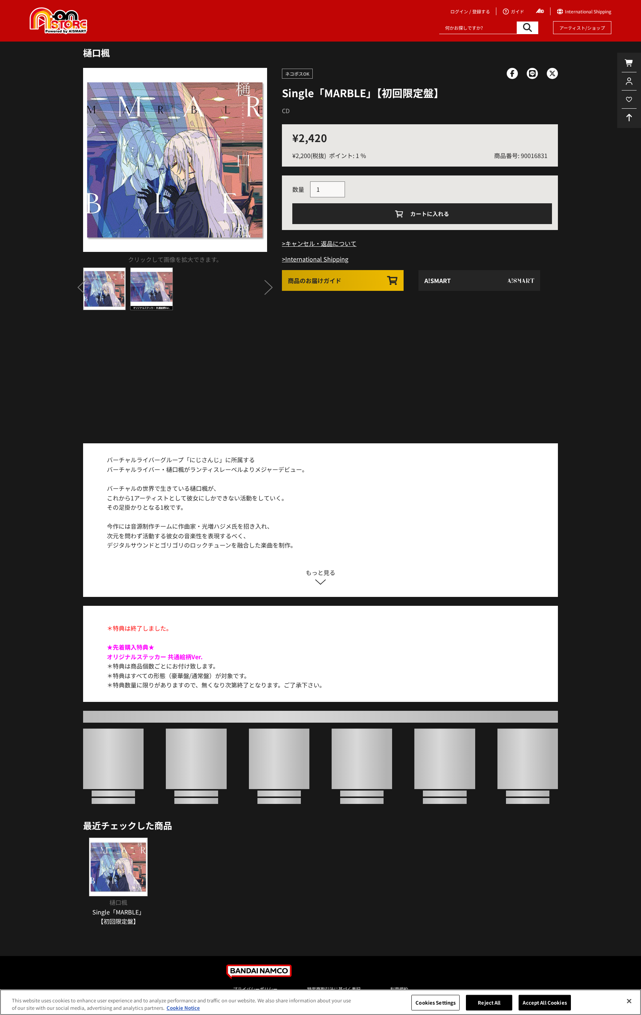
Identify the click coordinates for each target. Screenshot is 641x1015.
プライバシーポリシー (255, 989)
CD (286, 110)
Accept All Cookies (544, 1002)
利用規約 (399, 989)
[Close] (629, 1001)
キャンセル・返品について (320, 243)
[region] (320, 1002)
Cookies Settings (435, 1002)
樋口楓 (96, 52)
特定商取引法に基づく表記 (334, 989)
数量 (298, 189)
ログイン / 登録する (470, 11)
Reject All (489, 1002)
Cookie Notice (183, 1007)
